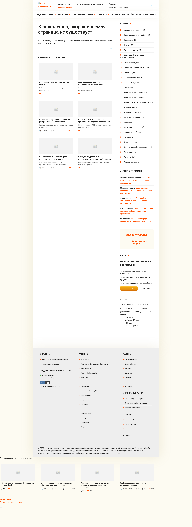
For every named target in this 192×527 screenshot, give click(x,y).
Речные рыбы (130, 132)
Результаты (147, 288)
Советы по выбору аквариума (136, 147)
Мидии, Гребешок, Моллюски (136, 102)
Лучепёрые (128, 87)
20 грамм (129, 317)
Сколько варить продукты (139, 242)
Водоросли (128, 40)
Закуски (128, 368)
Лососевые (129, 82)
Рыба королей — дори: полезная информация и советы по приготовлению (136, 211)
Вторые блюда (130, 364)
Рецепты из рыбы (44, 15)
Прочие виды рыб (131, 127)
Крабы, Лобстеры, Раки (134, 67)
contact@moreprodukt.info (50, 386)
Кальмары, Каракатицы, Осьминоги (132, 56)
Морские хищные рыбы (134, 112)
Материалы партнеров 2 (134, 97)
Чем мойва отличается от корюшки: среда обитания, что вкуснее (133, 201)
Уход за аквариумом (132, 162)
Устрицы (127, 157)
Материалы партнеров (133, 92)
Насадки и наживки (132, 117)
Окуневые (128, 122)
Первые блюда (131, 359)
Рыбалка (102, 15)
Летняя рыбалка (131, 77)
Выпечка (128, 373)
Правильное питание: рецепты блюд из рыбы (134, 272)
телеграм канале (64, 7)
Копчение (128, 386)
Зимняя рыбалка (131, 50)
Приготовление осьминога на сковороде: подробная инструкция (136, 190)
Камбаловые (129, 62)
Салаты (128, 377)
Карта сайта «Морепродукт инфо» (139, 15)
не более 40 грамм (133, 320)
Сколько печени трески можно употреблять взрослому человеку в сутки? (135, 312)
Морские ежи (129, 107)
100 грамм (129, 323)
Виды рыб (63, 15)
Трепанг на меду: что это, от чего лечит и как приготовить (135, 180)
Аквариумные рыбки (83, 15)
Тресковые (128, 152)
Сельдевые (128, 142)
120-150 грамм (131, 326)
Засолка (128, 382)
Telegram (53, 378)
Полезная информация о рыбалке (137, 283)
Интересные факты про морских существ (135, 278)
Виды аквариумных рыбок (135, 35)
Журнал (116, 15)
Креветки (128, 72)
